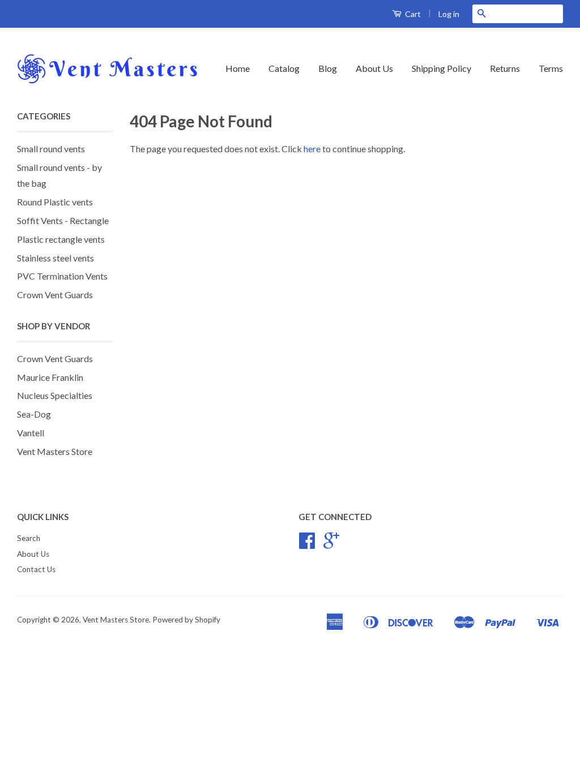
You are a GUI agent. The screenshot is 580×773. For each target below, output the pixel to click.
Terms (551, 68)
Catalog (284, 68)
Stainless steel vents (55, 257)
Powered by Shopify (186, 619)
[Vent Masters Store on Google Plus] (331, 544)
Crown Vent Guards (55, 294)
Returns (505, 68)
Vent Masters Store (54, 451)
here (312, 148)
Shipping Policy (441, 68)
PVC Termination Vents (62, 275)
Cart (412, 14)
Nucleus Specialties (54, 395)
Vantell (30, 432)
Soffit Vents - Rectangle (63, 220)
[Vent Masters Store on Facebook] (306, 544)
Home (237, 68)
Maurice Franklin (50, 377)
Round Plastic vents (55, 201)
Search (28, 538)
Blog (327, 68)
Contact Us (36, 569)
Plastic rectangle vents (61, 239)
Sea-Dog (34, 414)
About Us (374, 68)
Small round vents (51, 148)
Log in (448, 14)
